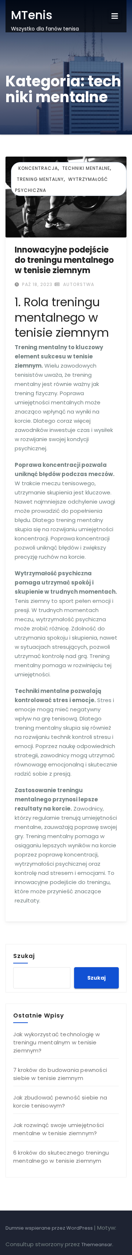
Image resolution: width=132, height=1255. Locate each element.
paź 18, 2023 (36, 284)
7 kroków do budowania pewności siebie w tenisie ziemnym (60, 1074)
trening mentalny (40, 179)
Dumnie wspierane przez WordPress (50, 1227)
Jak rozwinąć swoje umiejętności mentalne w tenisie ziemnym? (58, 1129)
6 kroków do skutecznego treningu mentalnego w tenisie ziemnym (61, 1157)
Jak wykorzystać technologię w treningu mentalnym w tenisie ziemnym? (56, 1042)
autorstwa (78, 284)
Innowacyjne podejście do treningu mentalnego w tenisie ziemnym (64, 260)
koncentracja (38, 168)
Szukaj (24, 956)
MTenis (31, 15)
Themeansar (96, 1244)
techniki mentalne (86, 168)
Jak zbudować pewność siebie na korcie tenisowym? (60, 1101)
